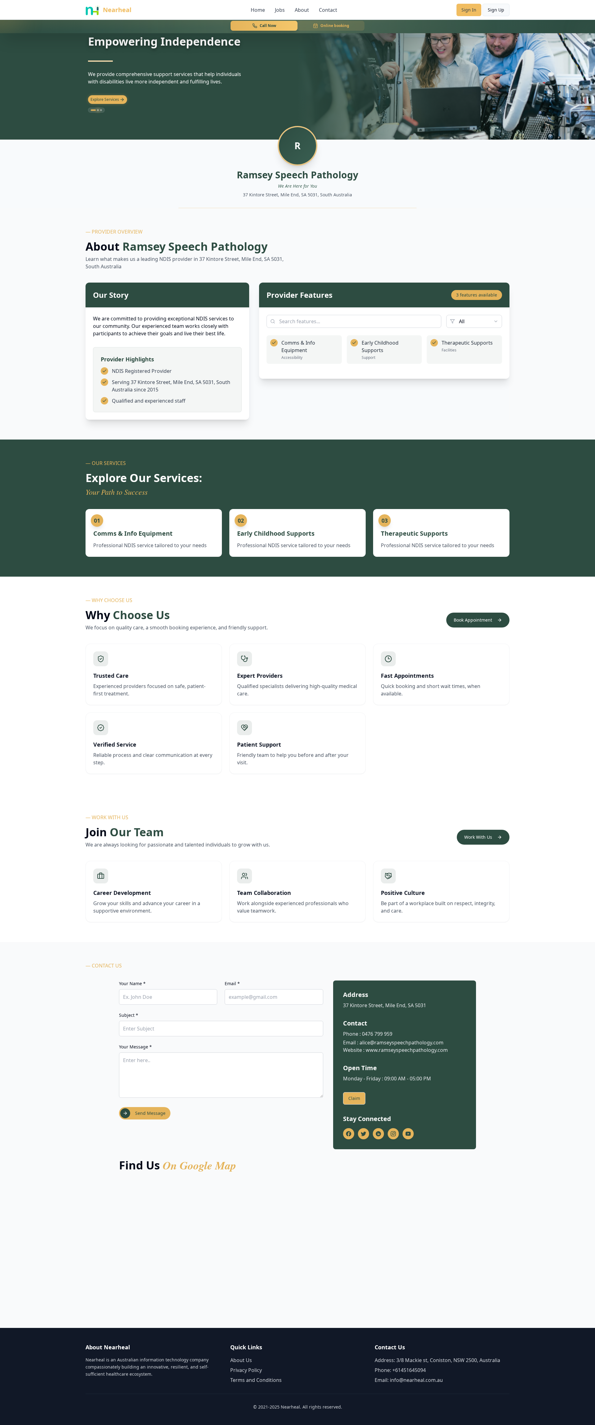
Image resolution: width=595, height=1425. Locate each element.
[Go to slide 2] (96, 110)
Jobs (280, 10)
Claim (354, 1098)
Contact (328, 10)
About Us (241, 1360)
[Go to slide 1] (92, 110)
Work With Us (478, 837)
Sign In (468, 10)
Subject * (128, 1015)
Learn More (100, 99)
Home (258, 10)
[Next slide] (510, 110)
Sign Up (496, 10)
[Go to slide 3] (101, 110)
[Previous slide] (501, 110)
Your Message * (135, 1047)
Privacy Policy (246, 1370)
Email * (232, 983)
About (302, 10)
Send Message (150, 1113)
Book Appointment (473, 620)
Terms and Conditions (256, 1380)
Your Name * (132, 983)
